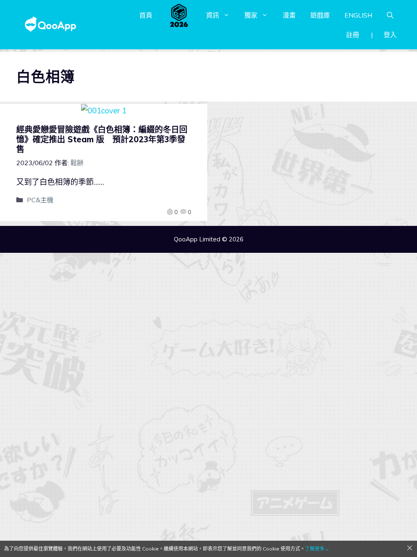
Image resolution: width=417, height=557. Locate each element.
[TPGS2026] (179, 15)
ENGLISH (358, 15)
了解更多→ (317, 549)
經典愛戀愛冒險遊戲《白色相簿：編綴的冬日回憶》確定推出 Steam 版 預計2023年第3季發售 (101, 139)
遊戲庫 (320, 15)
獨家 (250, 15)
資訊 (212, 15)
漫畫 (289, 15)
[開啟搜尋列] (390, 15)
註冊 (352, 35)
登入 (390, 35)
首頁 (145, 15)
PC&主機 (40, 200)
